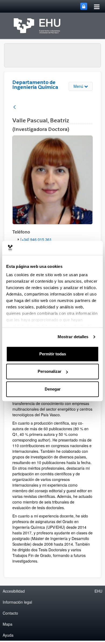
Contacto (10, 613)
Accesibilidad (14, 591)
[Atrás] (14, 107)
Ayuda (8, 635)
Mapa (7, 624)
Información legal (17, 602)
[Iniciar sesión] (83, 6)
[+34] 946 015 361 (36, 239)
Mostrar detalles (73, 336)
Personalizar (49, 371)
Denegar (53, 389)
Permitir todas (52, 354)
